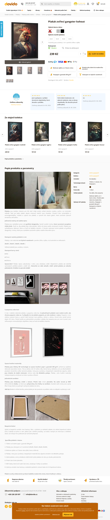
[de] (99, 510)
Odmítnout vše (56, 514)
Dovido (71, 80)
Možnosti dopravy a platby (64, 498)
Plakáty (18, 14)
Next (42, 42)
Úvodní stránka (9, 14)
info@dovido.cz (31, 494)
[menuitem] (15, 10)
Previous (2, 134)
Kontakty (83, 501)
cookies (23, 510)
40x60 (63, 39)
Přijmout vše (68, 514)
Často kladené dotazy (87, 496)
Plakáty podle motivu (28, 14)
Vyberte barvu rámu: (55, 27)
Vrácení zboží (60, 501)
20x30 (51, 39)
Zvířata (38, 14)
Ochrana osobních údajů (63, 496)
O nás (83, 494)
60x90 (69, 39)
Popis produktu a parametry (13, 159)
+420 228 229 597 (13, 494)
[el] (104, 510)
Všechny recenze (16, 104)
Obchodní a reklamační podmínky (66, 494)
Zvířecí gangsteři (47, 14)
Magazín (83, 498)
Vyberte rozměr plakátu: (56, 35)
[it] (101, 510)
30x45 (57, 39)
